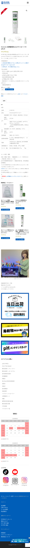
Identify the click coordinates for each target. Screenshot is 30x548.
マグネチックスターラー (8, 393)
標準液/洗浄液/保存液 (7, 401)
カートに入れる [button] (5, 209)
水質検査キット (6, 396)
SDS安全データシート (6, 519)
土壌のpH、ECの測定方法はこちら (11, 67)
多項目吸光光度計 (6, 373)
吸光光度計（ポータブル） (9, 371)
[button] (26, 10)
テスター (25, 94)
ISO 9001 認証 (4, 525)
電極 (3, 398)
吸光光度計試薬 (6, 403)
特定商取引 (4, 511)
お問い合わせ (4, 507)
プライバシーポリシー (6, 534)
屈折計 (4, 386)
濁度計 (4, 378)
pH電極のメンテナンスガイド (14, 176)
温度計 (4, 383)
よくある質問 (4, 509)
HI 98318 (3, 168)
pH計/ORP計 (5, 363)
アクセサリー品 (6, 408)
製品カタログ (4, 521)
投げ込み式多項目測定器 (8, 381)
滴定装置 (4, 391)
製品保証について (5, 536)
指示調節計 (5, 388)
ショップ (7, 496)
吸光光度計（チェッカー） (9, 368)
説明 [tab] (4, 101)
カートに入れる (9, 89)
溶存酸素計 (5, 376)
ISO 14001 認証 (5, 523)
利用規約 (3, 533)
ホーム (2, 496)
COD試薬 (4, 406)
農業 (2, 96)
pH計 (19, 94)
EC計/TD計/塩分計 (7, 366)
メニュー (28, 2)
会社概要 (3, 505)
